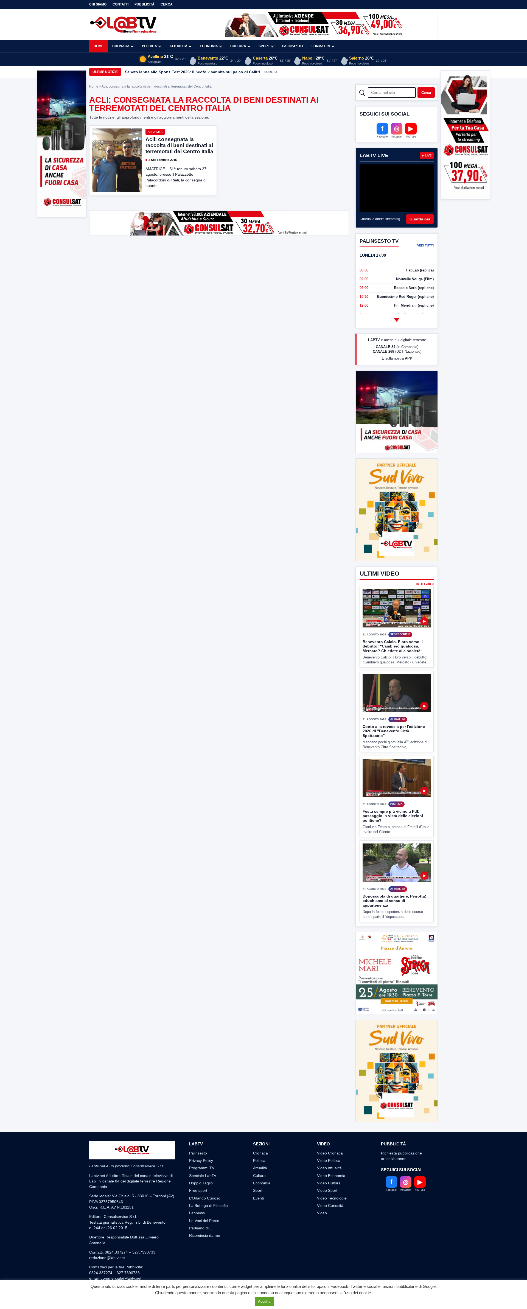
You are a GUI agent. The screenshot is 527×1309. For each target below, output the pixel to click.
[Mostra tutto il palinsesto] (397, 320)
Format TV (321, 46)
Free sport (198, 1231)
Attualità (178, 46)
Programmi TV (201, 1209)
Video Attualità (329, 1209)
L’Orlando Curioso (204, 1239)
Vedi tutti (425, 245)
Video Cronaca (330, 1194)
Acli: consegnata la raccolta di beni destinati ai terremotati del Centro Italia (179, 145)
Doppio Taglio (201, 1224)
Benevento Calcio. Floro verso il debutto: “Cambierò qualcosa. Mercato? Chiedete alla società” (393, 666)
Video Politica (328, 1201)
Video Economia (331, 1216)
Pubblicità (144, 4)
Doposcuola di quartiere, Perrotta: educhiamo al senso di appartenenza (394, 921)
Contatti (120, 4)
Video (322, 1254)
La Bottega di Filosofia (208, 1246)
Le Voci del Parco (204, 1261)
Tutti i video (425, 605)
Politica (149, 46)
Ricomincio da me (204, 1276)
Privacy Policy (201, 1201)
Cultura (238, 46)
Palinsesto (292, 46)
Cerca (167, 4)
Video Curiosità (330, 1246)
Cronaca (121, 46)
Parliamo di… (200, 1269)
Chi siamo (97, 4)
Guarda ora (420, 219)
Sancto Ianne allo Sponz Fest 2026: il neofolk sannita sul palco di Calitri (192, 72)
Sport (264, 46)
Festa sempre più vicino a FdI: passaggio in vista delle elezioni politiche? (393, 836)
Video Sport (327, 1231)
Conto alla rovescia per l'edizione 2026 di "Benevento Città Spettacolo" (394, 751)
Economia (209, 46)
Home (98, 46)
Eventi (258, 1239)
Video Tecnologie (332, 1239)
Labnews (197, 1254)
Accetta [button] (264, 1301)
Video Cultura (329, 1224)
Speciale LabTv (202, 1216)
